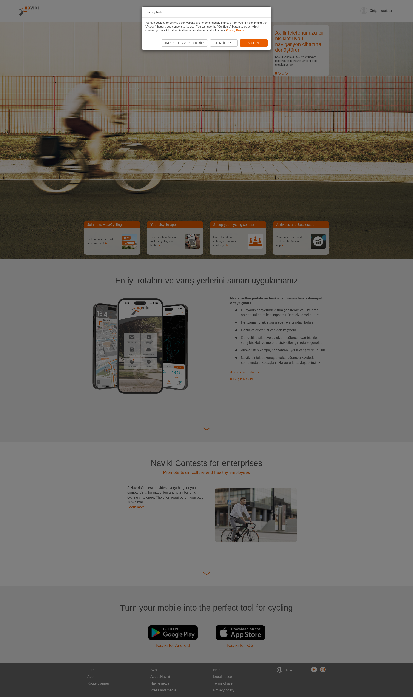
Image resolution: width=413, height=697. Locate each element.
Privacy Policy (235, 30)
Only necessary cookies (184, 43)
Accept (254, 43)
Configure (224, 43)
